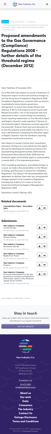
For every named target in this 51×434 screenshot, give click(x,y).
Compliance (31, 21)
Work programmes (18, 21)
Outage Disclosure (25, 417)
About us (25, 393)
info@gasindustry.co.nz (25, 387)
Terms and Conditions (25, 421)
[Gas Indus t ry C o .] (25, 348)
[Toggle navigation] (5, 4)
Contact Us (25, 413)
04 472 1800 (25, 384)
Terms (32, 429)
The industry (25, 409)
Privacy (38, 429)
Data (25, 401)
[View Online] (44, 207)
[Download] (39, 207)
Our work (5, 21)
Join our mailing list (25, 326)
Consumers (25, 405)
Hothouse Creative (30, 431)
